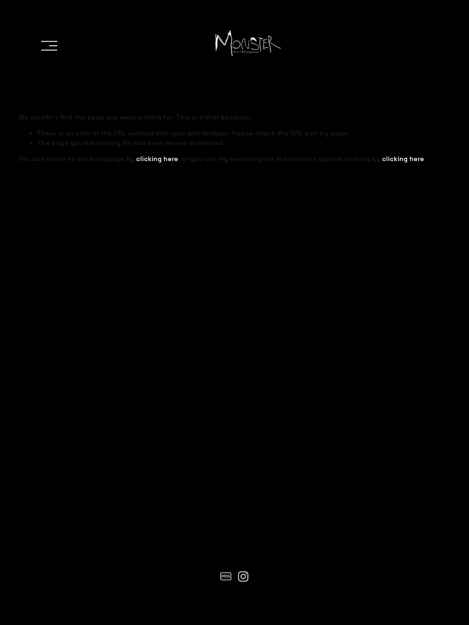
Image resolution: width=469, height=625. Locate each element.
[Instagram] (243, 576)
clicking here (157, 159)
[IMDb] (225, 576)
